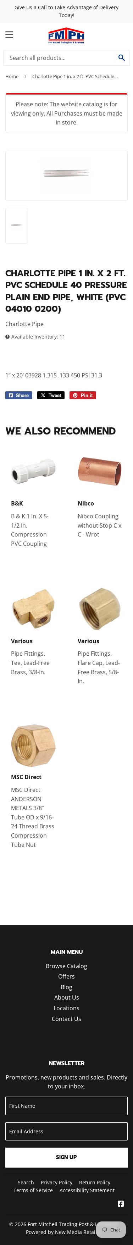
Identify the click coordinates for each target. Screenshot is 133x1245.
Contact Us (66, 1019)
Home (11, 76)
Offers (66, 976)
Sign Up (66, 1157)
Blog (66, 987)
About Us (66, 997)
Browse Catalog (66, 966)
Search (26, 1182)
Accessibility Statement (87, 1190)
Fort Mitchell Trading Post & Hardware (73, 1224)
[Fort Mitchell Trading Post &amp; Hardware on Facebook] (121, 1204)
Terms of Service (33, 1190)
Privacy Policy (56, 1182)
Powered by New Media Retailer (64, 1232)
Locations (66, 1008)
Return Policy (94, 1182)
